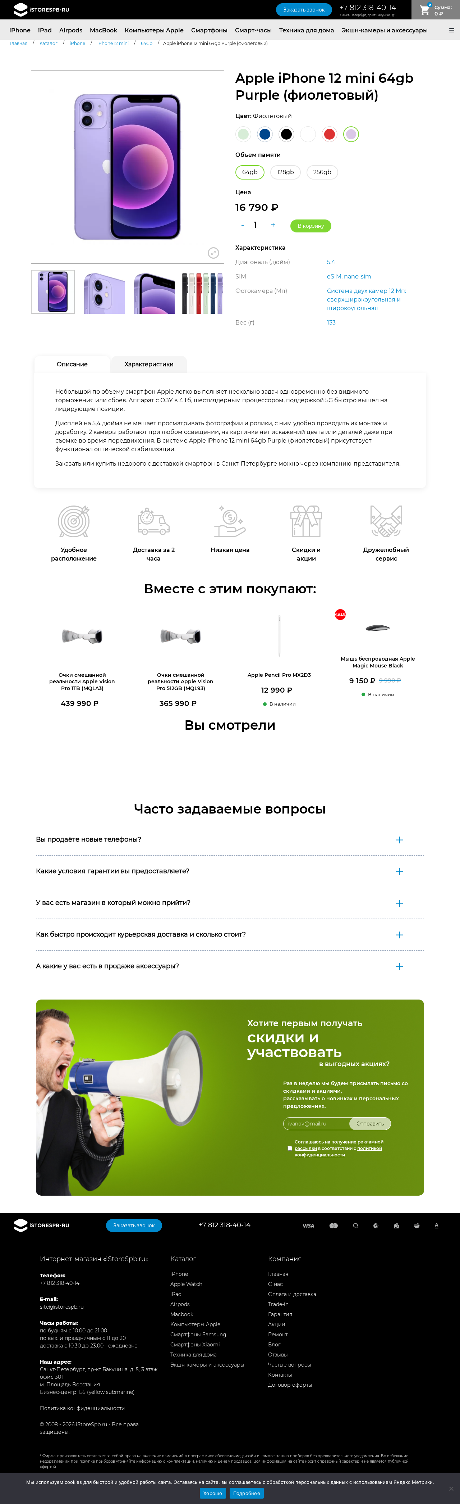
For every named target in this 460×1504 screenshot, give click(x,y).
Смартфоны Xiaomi (195, 1344)
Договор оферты (290, 1385)
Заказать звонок (304, 9)
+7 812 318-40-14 (368, 7)
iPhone (20, 30)
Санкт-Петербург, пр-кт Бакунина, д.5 (368, 15)
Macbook (181, 1314)
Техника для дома (306, 30)
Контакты (280, 1375)
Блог (274, 1344)
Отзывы (278, 1354)
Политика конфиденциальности (82, 1408)
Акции (276, 1324)
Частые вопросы (289, 1365)
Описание (72, 364)
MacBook (103, 30)
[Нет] (451, 1488)
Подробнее (246, 1493)
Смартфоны (209, 30)
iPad (45, 30)
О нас (275, 1284)
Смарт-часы (253, 30)
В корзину (311, 226)
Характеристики (149, 364)
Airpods (70, 30)
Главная (278, 1274)
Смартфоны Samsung (198, 1334)
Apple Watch (186, 1284)
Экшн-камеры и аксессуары (385, 30)
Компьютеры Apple (154, 30)
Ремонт (278, 1334)
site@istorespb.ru (62, 1307)
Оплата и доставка (292, 1294)
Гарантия (280, 1314)
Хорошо (212, 1493)
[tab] (72, 364)
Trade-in (278, 1304)
